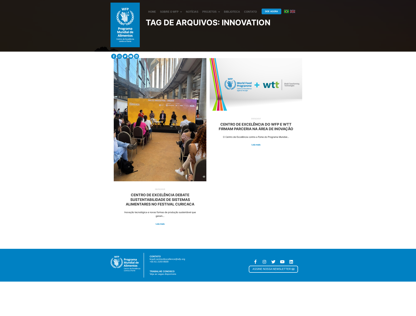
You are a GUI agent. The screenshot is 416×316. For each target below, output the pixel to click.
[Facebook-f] (113, 56)
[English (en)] (292, 11)
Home (152, 11)
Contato (250, 11)
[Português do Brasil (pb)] (286, 11)
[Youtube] (130, 56)
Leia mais (160, 224)
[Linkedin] (136, 56)
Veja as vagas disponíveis (163, 274)
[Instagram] (119, 56)
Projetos (209, 11)
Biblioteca (232, 11)
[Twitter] (125, 56)
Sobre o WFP (169, 11)
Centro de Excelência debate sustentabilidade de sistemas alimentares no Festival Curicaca (160, 199)
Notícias (192, 11)
